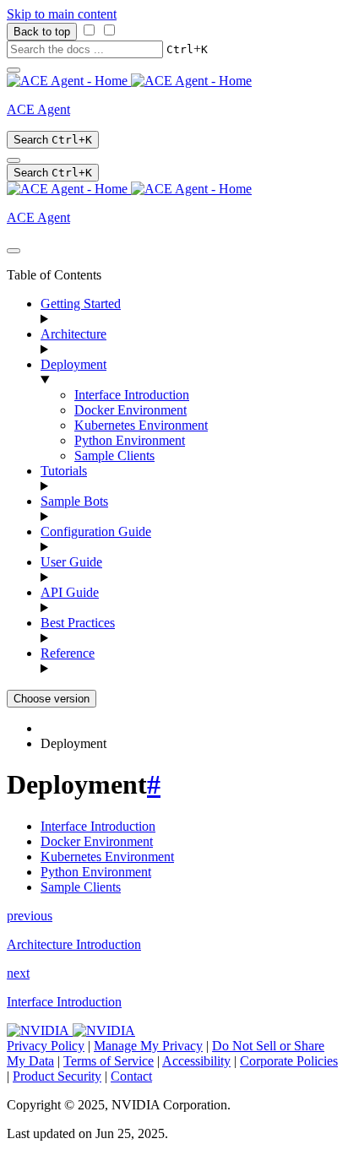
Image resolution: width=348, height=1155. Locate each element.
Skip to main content (62, 14)
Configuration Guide (96, 531)
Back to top (42, 31)
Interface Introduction (131, 395)
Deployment (73, 364)
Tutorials (64, 471)
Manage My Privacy (148, 1045)
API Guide (70, 592)
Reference (68, 653)
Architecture (73, 334)
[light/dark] (13, 160)
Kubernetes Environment (141, 425)
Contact (131, 1076)
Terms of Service (108, 1061)
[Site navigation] (13, 70)
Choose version (52, 698)
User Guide (71, 562)
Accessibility (196, 1061)
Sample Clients (114, 455)
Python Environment (129, 440)
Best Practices (78, 622)
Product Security (57, 1076)
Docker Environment (130, 410)
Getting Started (81, 303)
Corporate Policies (289, 1061)
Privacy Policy (45, 1045)
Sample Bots (74, 501)
